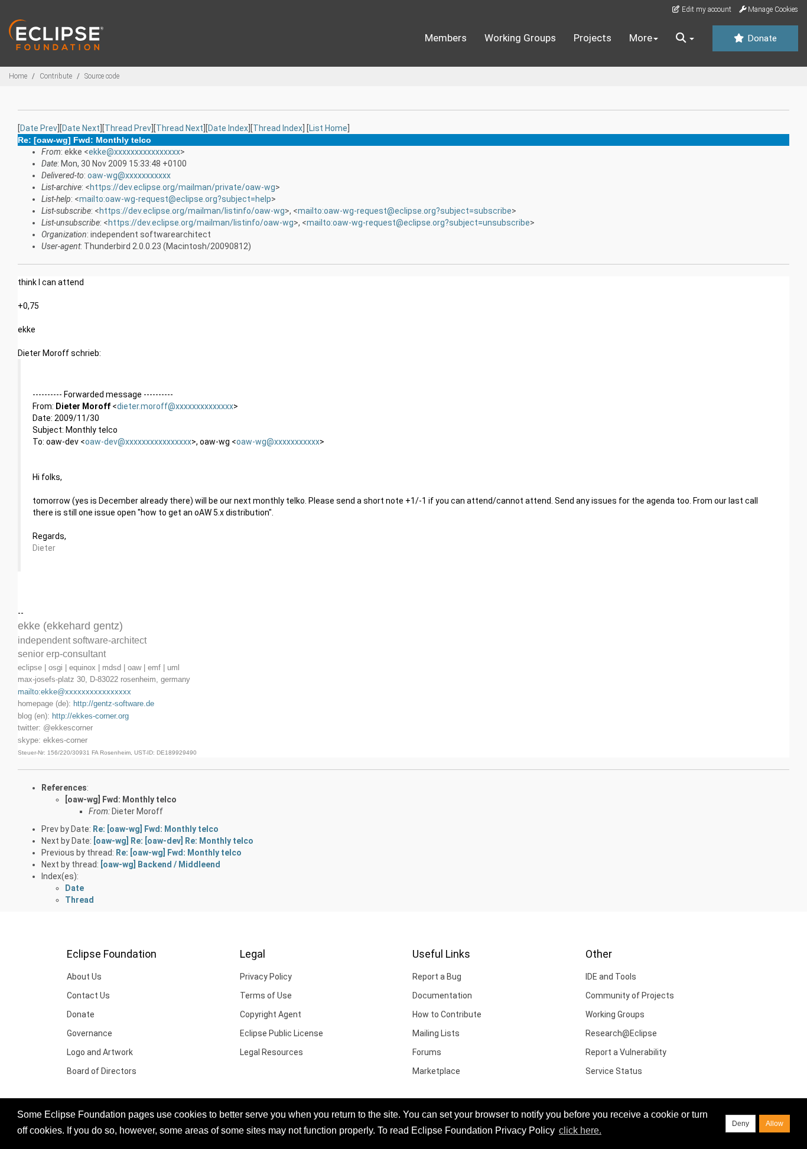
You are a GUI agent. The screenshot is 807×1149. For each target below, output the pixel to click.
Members (446, 38)
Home (18, 76)
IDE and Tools (610, 976)
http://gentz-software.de (113, 703)
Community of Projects (629, 995)
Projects (592, 38)
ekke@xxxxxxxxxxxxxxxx (134, 151)
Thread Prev (128, 128)
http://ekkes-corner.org (90, 715)
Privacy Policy (266, 976)
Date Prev (38, 128)
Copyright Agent (270, 1014)
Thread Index (277, 128)
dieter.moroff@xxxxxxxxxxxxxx (175, 406)
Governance (89, 1033)
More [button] (640, 38)
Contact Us (88, 995)
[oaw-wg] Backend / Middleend (160, 864)
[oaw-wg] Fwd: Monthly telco (121, 799)
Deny (740, 1123)
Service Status (613, 1071)
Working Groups (520, 38)
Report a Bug (436, 976)
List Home (328, 128)
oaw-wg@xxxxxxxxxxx (129, 175)
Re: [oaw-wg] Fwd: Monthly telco (156, 829)
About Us (84, 976)
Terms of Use (266, 995)
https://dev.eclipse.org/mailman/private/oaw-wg (182, 187)
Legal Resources (271, 1052)
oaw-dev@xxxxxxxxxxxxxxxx (138, 441)
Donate (761, 38)
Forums (426, 1052)
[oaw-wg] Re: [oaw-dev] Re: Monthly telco (173, 841)
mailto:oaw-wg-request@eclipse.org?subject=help (175, 199)
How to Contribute (446, 1014)
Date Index (228, 128)
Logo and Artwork (100, 1052)
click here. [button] (580, 1130)
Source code (101, 76)
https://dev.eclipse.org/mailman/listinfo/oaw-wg (192, 211)
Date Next (81, 128)
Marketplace (436, 1071)
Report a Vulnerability (625, 1052)
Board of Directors (101, 1071)
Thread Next (179, 128)
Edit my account (705, 9)
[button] (685, 38)
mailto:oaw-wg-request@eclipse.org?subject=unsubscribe (418, 222)
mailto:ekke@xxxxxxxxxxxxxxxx (74, 691)
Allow (774, 1123)
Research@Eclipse (621, 1033)
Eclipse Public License (281, 1033)
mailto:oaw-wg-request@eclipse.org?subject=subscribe (405, 211)
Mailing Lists (436, 1033)
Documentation (442, 995)
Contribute (56, 76)
